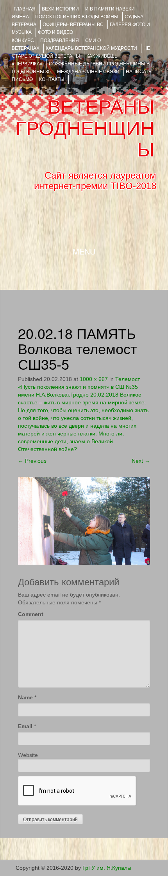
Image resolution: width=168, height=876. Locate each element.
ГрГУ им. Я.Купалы (106, 868)
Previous (32, 461)
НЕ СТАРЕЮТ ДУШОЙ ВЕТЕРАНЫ (81, 52)
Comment (30, 614)
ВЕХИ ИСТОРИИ (60, 9)
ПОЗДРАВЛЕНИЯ (59, 40)
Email (25, 726)
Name (25, 697)
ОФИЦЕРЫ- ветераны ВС (73, 24)
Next (141, 461)
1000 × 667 (94, 379)
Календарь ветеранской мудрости (91, 48)
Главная (25, 9)
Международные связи (88, 71)
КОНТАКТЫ (51, 79)
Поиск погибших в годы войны (76, 16)
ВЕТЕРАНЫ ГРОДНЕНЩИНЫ (85, 128)
